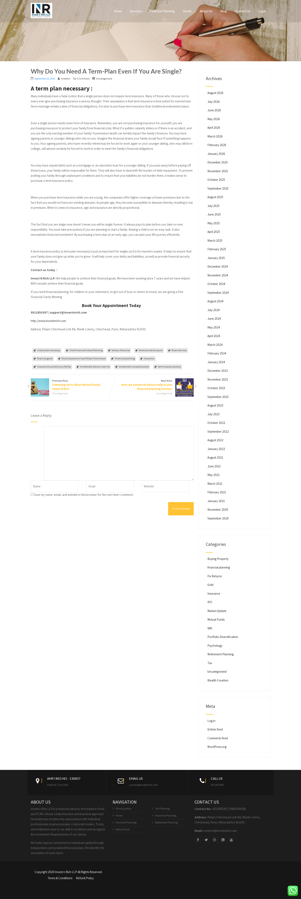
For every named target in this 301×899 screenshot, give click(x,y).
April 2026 (213, 128)
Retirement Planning (220, 654)
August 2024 (215, 301)
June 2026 (214, 110)
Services (135, 11)
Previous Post (76, 385)
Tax (209, 663)
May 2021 (213, 475)
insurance (149, 358)
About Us (206, 11)
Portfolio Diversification (222, 637)
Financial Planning (162, 11)
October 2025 (216, 180)
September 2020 (218, 518)
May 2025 (213, 223)
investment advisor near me (95, 366)
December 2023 (217, 371)
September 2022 (218, 431)
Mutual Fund (122, 829)
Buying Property (218, 559)
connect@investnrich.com (143, 785)
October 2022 (216, 423)
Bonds (187, 11)
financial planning (218, 567)
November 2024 (217, 275)
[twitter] (206, 839)
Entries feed (215, 729)
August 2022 (215, 440)
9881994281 (238, 809)
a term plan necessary (48, 350)
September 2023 (218, 397)
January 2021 (216, 501)
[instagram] (214, 839)
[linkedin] (223, 839)
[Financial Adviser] (41, 10)
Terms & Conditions (60, 878)
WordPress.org (216, 747)
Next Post (146, 385)
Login (262, 11)
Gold (210, 585)
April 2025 (213, 232)
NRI (209, 628)
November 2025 (217, 171)
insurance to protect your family (54, 366)
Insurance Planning (165, 815)
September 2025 (218, 188)
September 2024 (218, 293)
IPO (209, 602)
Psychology (214, 646)
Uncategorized (104, 78)
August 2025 (215, 197)
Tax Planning (162, 808)
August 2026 (215, 93)
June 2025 (214, 214)
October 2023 (216, 388)
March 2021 (214, 484)
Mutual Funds (216, 619)
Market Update (216, 611)
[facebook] (198, 839)
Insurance (213, 593)
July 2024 (213, 310)
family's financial (121, 350)
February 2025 (216, 249)
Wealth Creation (217, 680)
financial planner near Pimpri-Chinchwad (84, 358)
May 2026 (213, 119)
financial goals (45, 358)
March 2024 (215, 345)
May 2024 (213, 327)
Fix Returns (214, 576)
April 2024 (213, 336)
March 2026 (215, 136)
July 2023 (213, 414)
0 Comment (83, 78)
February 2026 (216, 145)
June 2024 (214, 319)
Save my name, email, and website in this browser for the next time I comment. (84, 495)
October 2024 (216, 284)
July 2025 (213, 206)
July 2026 (213, 102)
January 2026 (216, 154)
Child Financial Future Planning (86, 350)
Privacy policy (123, 808)
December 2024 (217, 266)
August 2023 (215, 405)
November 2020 (217, 509)
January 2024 (216, 362)
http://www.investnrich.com (48, 321)
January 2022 (216, 449)
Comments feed (217, 738)
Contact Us (242, 11)
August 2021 (215, 457)
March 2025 (214, 240)
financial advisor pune (151, 350)
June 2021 (214, 466)
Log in (211, 721)
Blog (223, 11)
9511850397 (217, 785)
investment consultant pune (134, 366)
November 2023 (217, 379)
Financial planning (125, 358)
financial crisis (179, 350)
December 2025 (217, 162)
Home (118, 11)
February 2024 (216, 353)
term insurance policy (169, 366)
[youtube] (231, 839)
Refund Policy (85, 878)
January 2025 (216, 258)
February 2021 (216, 492)
